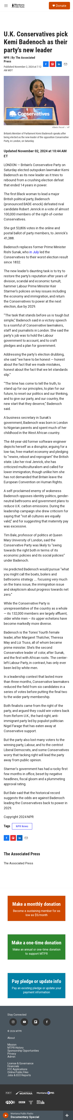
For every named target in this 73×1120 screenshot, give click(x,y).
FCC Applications (17, 1069)
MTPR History (15, 1047)
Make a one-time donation (36, 942)
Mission (11, 1044)
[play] (5, 1115)
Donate (61, 5)
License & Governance (20, 1063)
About (11, 1038)
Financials (13, 1066)
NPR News (22, 826)
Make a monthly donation (36, 904)
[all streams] (68, 1115)
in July (34, 252)
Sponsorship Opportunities (23, 1050)
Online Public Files (17, 1072)
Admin (11, 1056)
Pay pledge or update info (36, 981)
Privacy (11, 1053)
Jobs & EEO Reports (19, 1075)
